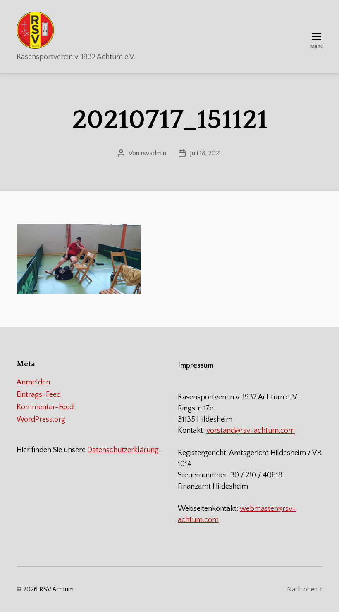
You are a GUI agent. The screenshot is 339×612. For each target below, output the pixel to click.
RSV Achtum (56, 589)
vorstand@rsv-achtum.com (250, 431)
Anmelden (33, 382)
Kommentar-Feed (45, 407)
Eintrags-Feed (39, 395)
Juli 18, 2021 (205, 153)
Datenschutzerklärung (123, 450)
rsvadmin (153, 153)
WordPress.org (41, 419)
